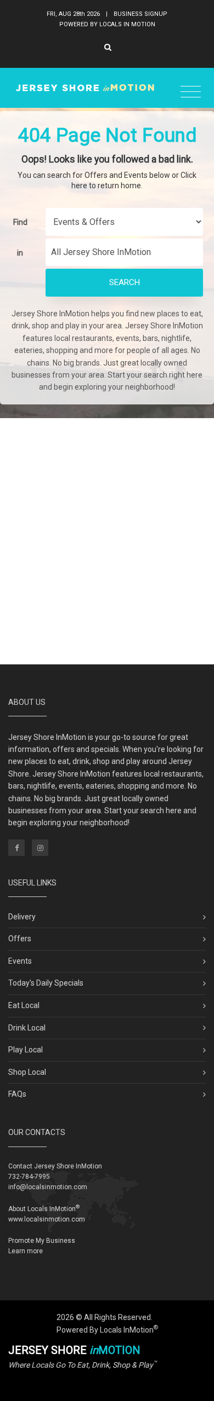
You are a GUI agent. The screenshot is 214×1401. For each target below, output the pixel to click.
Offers (19, 938)
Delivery (22, 916)
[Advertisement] (107, 541)
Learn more (25, 1251)
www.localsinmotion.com (46, 1219)
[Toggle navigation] (190, 92)
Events (20, 961)
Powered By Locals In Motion (107, 24)
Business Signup (140, 14)
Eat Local (24, 1005)
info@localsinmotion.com (47, 1187)
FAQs (17, 1094)
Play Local (25, 1049)
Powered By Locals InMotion (107, 1329)
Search (124, 282)
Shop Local (27, 1072)
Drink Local (27, 1027)
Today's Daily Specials (45, 983)
